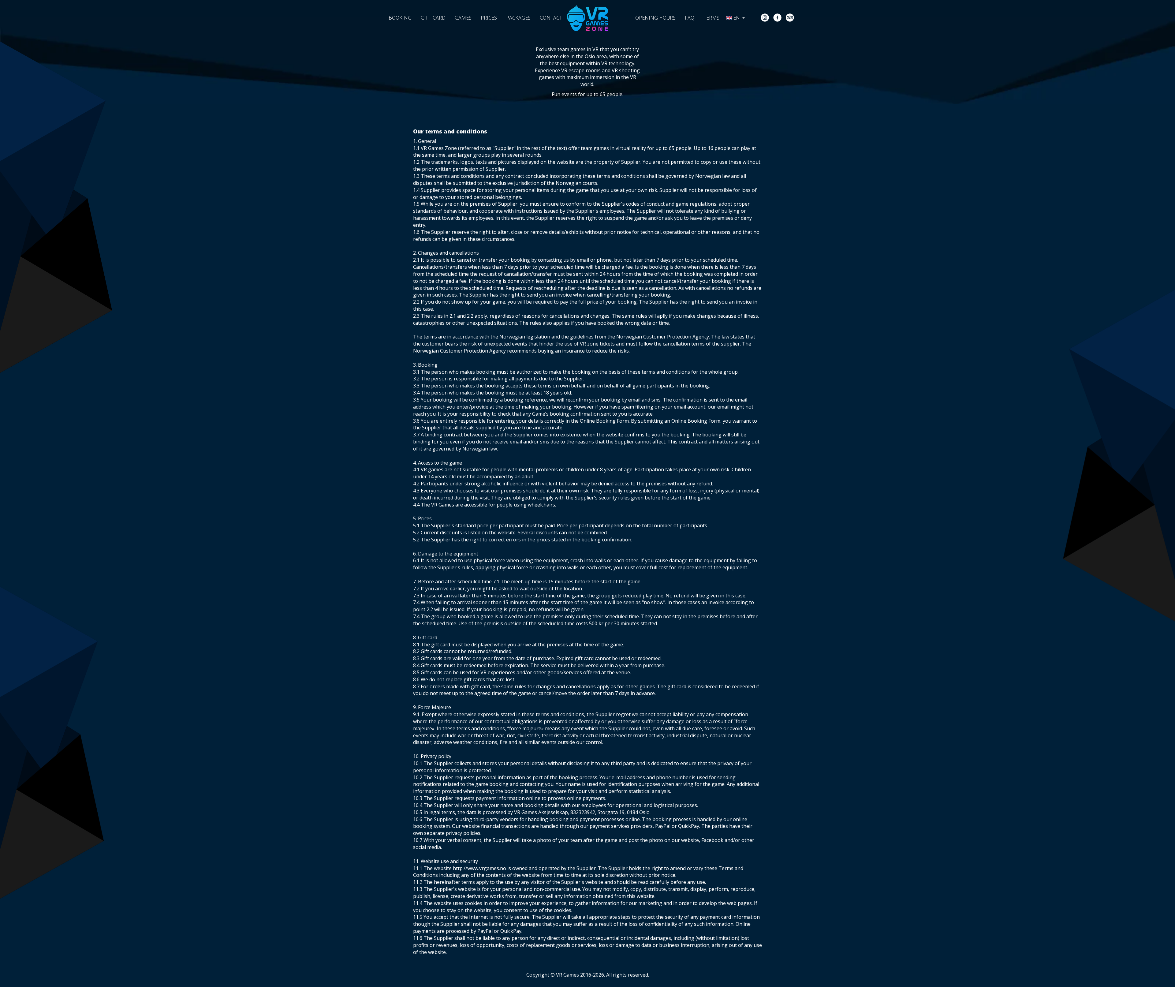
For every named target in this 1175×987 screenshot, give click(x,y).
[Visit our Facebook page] (777, 17)
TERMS (711, 17)
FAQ (689, 17)
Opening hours (655, 17)
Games (463, 17)
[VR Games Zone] (587, 13)
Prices (489, 17)
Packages (518, 17)
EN (737, 17)
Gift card (433, 17)
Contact (551, 17)
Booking (400, 17)
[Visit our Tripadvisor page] (790, 17)
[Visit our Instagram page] (765, 17)
